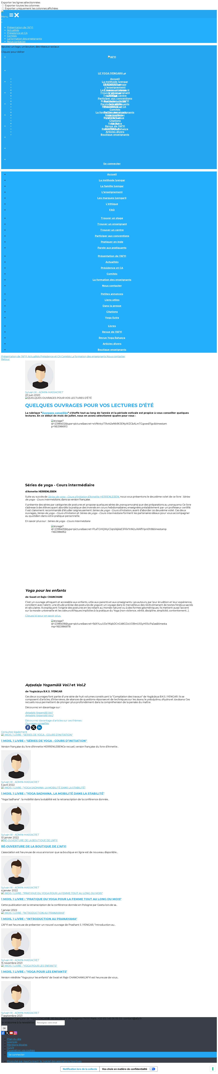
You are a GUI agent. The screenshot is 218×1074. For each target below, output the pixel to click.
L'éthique (112, 204)
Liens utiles (115, 115)
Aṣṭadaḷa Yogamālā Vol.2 (39, 715)
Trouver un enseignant (115, 93)
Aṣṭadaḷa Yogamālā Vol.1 (39, 712)
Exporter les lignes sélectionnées (20, 2)
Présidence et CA (17, 33)
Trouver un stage (115, 90)
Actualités (13, 30)
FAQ (112, 209)
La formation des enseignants (24, 38)
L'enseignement (115, 87)
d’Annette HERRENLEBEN (83, 496)
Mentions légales (17, 1044)
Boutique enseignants (115, 134)
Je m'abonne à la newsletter (18, 1022)
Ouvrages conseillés (55, 413)
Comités (12, 36)
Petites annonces (115, 112)
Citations (115, 120)
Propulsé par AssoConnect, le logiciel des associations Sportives (44, 1061)
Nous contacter (16, 41)
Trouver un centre (112, 230)
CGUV (10, 1047)
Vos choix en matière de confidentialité (124, 1068)
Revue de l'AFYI (115, 126)
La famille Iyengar (112, 186)
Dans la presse (112, 305)
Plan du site (14, 1039)
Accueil (115, 79)
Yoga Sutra (112, 317)
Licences (12, 1042)
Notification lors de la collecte (80, 1068)
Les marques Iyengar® (111, 198)
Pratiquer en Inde (112, 241)
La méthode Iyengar (115, 81)
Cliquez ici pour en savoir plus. (43, 615)
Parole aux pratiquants (112, 247)
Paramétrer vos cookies (21, 1050)
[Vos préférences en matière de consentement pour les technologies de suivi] (213, 1069)
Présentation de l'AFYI (20, 27)
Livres (115, 123)
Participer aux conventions (115, 98)
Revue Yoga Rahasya (112, 337)
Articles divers (115, 131)
